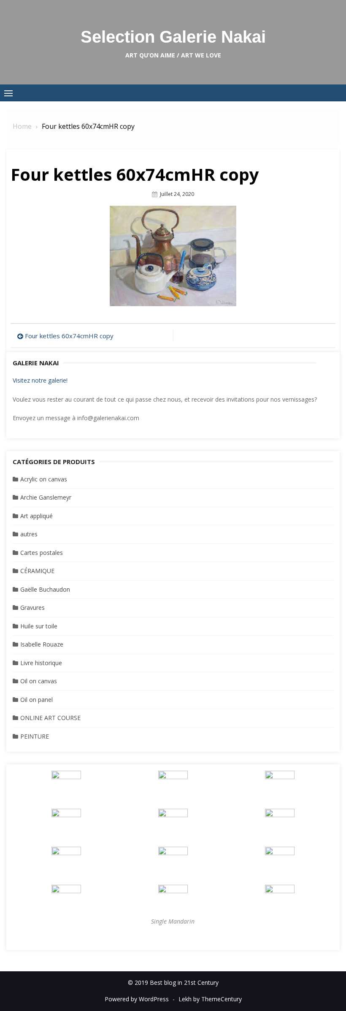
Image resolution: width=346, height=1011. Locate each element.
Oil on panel (36, 700)
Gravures (32, 607)
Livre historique (41, 663)
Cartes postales (41, 553)
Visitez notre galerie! (40, 380)
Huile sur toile (38, 626)
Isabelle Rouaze (41, 644)
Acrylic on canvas (43, 479)
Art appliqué (36, 516)
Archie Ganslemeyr (45, 497)
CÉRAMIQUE (37, 571)
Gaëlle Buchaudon (45, 589)
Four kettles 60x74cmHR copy (69, 336)
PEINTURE (34, 736)
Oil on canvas (38, 681)
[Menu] (8, 92)
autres (29, 534)
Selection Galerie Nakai (173, 36)
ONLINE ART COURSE (50, 718)
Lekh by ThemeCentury (210, 999)
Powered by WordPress (137, 999)
